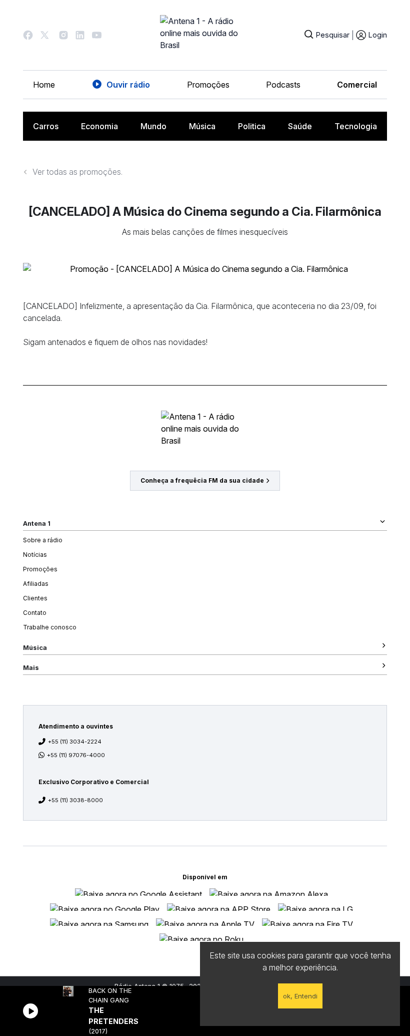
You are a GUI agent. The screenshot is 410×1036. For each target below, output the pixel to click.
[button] (28, 35)
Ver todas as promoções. (77, 172)
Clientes (35, 598)
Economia (99, 126)
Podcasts (283, 85)
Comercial (357, 85)
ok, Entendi (300, 996)
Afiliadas (35, 583)
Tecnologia (355, 126)
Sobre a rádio (42, 540)
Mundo (153, 126)
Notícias (35, 554)
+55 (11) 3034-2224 (75, 741)
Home (44, 85)
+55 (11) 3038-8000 (75, 800)
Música (202, 126)
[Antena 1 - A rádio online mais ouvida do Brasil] (205, 35)
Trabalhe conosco (49, 627)
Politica (252, 126)
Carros (45, 126)
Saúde (300, 126)
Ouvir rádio (128, 85)
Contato (34, 612)
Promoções (208, 85)
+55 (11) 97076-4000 (76, 755)
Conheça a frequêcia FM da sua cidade (202, 480)
